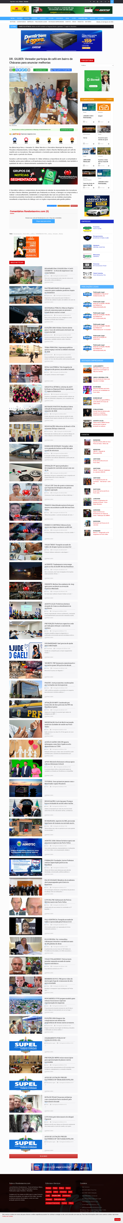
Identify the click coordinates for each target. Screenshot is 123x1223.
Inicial (13, 18)
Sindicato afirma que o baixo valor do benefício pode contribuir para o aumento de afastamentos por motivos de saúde (59, 753)
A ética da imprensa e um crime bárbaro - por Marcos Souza (48, 26)
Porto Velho (26, 234)
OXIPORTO (96, 256)
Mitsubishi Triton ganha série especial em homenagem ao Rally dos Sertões (101, 369)
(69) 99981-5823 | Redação (89, 1193)
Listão (74, 18)
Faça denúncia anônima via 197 (53, 968)
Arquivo (92, 18)
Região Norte (49, 295)
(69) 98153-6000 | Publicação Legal (91, 1198)
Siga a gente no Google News (62, 70)
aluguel (100, 116)
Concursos (59, 18)
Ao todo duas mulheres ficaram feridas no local (58, 594)
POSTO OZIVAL (97, 228)
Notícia (61, 234)
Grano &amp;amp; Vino (99, 275)
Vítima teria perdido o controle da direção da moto (58, 515)
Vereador (55, 234)
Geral (67, 18)
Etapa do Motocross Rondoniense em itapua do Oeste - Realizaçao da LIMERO (101, 513)
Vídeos (74, 22)
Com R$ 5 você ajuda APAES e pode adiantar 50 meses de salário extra (101, 401)
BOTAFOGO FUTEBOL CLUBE (101, 238)
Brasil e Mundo (49, 431)
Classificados (21, 22)
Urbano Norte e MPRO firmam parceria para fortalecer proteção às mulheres (101, 424)
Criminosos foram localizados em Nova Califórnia (58, 495)
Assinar (26, 1)
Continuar (117, 1219)
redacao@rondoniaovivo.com (90, 1201)
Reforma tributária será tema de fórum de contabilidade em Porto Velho (101, 390)
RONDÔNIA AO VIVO (41, 234)
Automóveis (86, 134)
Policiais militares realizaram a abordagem (56, 552)
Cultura (50, 18)
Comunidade (49, 648)
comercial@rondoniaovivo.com (90, 1204)
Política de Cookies (7, 1216)
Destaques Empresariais (56, 22)
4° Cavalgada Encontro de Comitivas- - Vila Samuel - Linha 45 (101, 481)
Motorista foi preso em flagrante (54, 670)
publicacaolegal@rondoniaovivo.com (92, 1207)
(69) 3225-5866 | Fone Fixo (89, 1190)
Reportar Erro (74, 205)
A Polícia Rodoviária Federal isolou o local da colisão (59, 532)
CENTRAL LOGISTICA (99, 247)
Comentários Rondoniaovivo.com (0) (29, 211)
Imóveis (100, 112)
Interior (34, 18)
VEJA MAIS (43, 1156)
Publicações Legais (41, 22)
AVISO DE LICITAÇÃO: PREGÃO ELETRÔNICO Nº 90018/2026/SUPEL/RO (101, 348)
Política (26, 18)
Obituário (88, 22)
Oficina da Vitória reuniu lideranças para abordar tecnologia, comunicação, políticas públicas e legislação (58, 872)
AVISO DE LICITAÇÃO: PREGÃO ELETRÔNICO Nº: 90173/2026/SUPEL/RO (101, 316)
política (33, 234)
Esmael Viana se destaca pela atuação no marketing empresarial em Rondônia (101, 413)
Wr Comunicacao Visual (99, 265)
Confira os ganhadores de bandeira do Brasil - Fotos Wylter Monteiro (100, 502)
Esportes (43, 18)
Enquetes (81, 22)
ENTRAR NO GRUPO (67, 129)
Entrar (21, 1)
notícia (50, 234)
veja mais (109, 99)
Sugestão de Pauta (51, 205)
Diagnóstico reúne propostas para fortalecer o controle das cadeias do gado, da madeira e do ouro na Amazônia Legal (60, 299)
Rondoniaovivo (18, 234)
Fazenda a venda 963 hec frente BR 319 (103, 161)
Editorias (101, 18)
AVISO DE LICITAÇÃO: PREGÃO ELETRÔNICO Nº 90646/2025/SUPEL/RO (101, 305)
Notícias (12, 22)
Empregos (30, 22)
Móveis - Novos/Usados (87, 179)
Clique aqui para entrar (43, 221)
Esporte (48, 394)
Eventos (68, 22)
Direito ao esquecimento (63, 205)
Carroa (85, 138)
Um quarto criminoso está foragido (54, 374)
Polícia (19, 18)
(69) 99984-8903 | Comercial (89, 1196)
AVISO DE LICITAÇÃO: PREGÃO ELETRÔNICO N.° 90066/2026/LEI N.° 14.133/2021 (102, 327)
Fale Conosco (85, 1187)
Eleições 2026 (82, 18)
